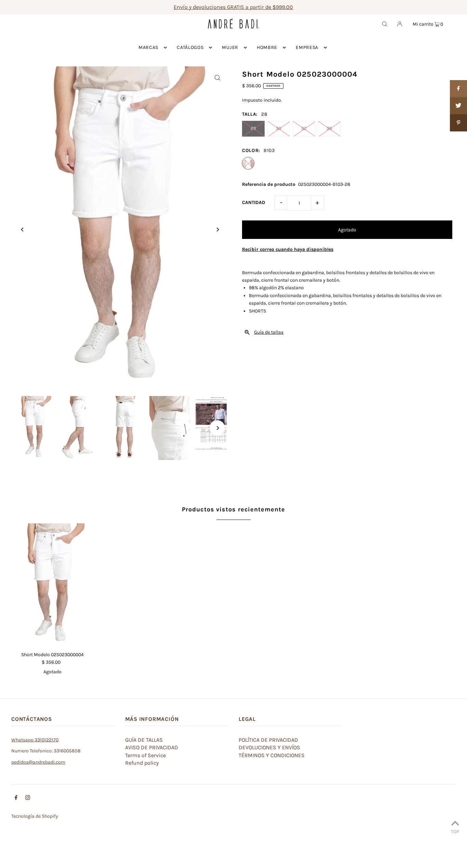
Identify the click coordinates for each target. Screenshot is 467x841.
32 (304, 128)
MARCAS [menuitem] (148, 47)
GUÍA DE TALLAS (144, 740)
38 (329, 128)
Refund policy (142, 763)
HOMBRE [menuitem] (267, 47)
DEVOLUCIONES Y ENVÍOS (269, 747)
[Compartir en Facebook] (458, 88)
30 (278, 128)
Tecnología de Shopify (34, 816)
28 (253, 128)
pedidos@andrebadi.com (38, 762)
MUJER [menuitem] (230, 47)
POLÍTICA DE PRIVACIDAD (268, 740)
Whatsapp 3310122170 (34, 740)
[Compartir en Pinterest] (458, 122)
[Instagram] (27, 798)
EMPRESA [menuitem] (307, 47)
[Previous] (22, 229)
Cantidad (253, 202)
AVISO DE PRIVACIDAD (151, 747)
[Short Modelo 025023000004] (52, 585)
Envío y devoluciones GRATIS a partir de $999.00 (233, 7)
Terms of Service (145, 755)
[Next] (217, 229)
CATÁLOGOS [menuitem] (190, 47)
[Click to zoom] (217, 77)
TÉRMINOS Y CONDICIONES (272, 755)
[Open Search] (384, 24)
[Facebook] (16, 798)
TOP (455, 831)
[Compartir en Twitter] (458, 105)
